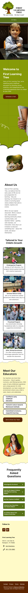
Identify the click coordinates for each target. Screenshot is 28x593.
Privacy (11, 584)
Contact (6, 584)
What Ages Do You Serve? (11, 484)
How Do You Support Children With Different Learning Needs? (12, 492)
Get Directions (10, 546)
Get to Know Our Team (13, 419)
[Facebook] (3, 529)
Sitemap (22, 584)
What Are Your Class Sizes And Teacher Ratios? (11, 506)
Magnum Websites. (19, 587)
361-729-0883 (10, 549)
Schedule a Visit (11, 96)
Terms (16, 584)
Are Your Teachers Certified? (11, 499)
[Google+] (7, 529)
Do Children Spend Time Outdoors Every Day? (10, 513)
